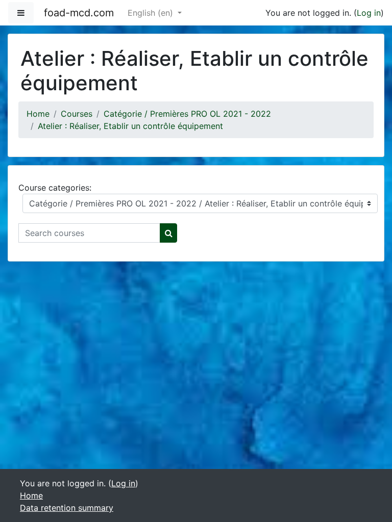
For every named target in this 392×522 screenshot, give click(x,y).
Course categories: (54, 187)
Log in (369, 13)
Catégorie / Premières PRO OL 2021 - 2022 (187, 114)
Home (38, 114)
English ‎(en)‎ (152, 13)
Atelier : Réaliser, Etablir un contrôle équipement (130, 126)
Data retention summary (66, 508)
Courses (76, 114)
